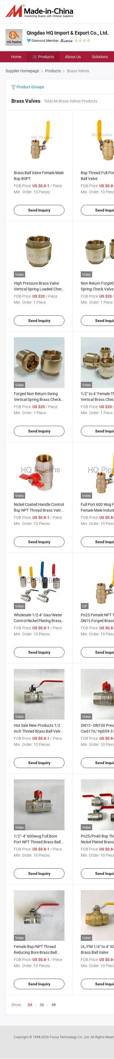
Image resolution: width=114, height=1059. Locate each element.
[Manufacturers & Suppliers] (40, 10)
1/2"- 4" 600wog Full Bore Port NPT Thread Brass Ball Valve (37, 841)
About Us (73, 56)
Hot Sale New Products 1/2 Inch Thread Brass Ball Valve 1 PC (38, 731)
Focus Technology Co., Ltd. (70, 1037)
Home (16, 56)
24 (30, 1005)
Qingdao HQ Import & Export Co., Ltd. (67, 33)
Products (46, 56)
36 (42, 1004)
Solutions (100, 56)
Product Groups (30, 86)
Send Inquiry (39, 210)
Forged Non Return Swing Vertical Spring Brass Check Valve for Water (37, 399)
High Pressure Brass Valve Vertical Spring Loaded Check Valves (39, 288)
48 (53, 1004)
